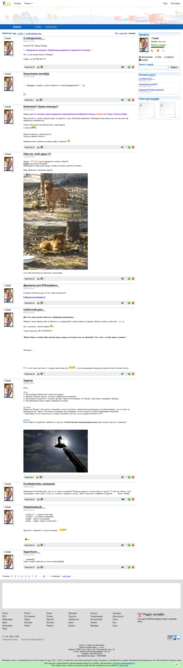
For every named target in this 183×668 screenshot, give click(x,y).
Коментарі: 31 (29, 303)
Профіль (144, 34)
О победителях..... (147, 78)
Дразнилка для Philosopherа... (41, 285)
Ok (176, 664)
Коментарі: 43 (29, 567)
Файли (27, 625)
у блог (20, 33)
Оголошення (29, 616)
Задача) (28, 380)
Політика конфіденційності (32, 639)
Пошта (5, 613)
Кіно (114, 622)
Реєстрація (175, 3)
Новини (93, 622)
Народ (27, 619)
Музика (71, 625)
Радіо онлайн (153, 614)
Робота (27, 613)
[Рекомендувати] (129, 67)
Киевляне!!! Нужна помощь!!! (151, 90)
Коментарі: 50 (29, 278)
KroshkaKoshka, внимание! (39, 483)
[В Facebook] (42, 67)
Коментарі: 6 (29, 477)
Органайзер (7, 625)
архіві (150, 64)
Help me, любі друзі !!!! (37, 154)
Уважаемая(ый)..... (34, 507)
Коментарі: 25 (29, 545)
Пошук (49, 613)
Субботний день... (34, 309)
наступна (66, 576)
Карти (70, 622)
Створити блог (51, 27)
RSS (4, 616)
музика (145, 60)
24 (44, 576)
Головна (17, 3)
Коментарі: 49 (29, 374)
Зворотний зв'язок (10, 639)
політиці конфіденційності (124, 663)
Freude (8, 38)
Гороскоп (72, 616)
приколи (170, 57)
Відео (4, 622)
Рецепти (49, 625)
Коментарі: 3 (29, 100)
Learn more (123, 665)
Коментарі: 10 (29, 147)
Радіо (4, 628)
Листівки (50, 622)
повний (131, 33)
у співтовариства (33, 33)
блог (159, 57)
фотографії (152, 98)
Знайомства (73, 619)
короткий (123, 33)
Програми (72, 613)
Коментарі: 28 (29, 67)
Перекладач (7, 619)
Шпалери (28, 622)
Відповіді (94, 625)
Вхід (165, 3)
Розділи (27, 3)
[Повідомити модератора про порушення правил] (133, 67)
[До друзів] (152, 50)
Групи (115, 625)
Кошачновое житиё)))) (148, 84)
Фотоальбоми (96, 619)
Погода (49, 616)
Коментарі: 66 (29, 499)
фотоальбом (147, 57)
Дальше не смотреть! (34, 297)
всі (14, 33)
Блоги (115, 619)
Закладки (117, 613)
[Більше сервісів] (44, 67)
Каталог (93, 613)
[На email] (38, 67)
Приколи (50, 619)
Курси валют (118, 616)
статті (152, 74)
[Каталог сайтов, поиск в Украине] (174, 636)
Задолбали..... (31, 551)
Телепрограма (96, 616)
